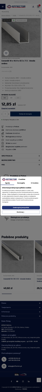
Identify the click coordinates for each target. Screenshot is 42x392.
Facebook (11, 381)
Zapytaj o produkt (8, 108)
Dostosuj (20, 212)
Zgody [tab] (7, 183)
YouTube (17, 381)
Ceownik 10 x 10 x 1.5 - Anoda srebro (17, 279)
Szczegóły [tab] (21, 183)
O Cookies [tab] (34, 183)
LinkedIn (28, 381)
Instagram (23, 381)
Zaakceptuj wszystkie (21, 208)
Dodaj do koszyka (25, 114)
